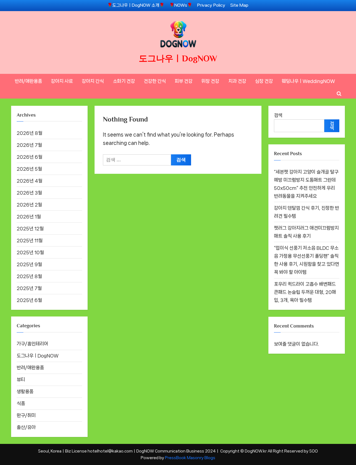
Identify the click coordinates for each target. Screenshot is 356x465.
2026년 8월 (29, 132)
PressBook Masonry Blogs (190, 458)
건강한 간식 (155, 81)
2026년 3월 (29, 192)
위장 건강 (210, 81)
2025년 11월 (30, 240)
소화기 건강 (124, 81)
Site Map (239, 5)
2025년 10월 (30, 252)
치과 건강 (237, 81)
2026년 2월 (29, 204)
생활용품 (25, 391)
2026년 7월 (29, 144)
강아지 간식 (93, 81)
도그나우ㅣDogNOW (178, 58)
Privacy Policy (211, 5)
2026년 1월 (29, 216)
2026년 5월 (29, 168)
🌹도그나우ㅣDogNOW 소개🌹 (135, 5)
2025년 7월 (29, 288)
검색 (278, 115)
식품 (21, 403)
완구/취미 (26, 415)
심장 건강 (264, 81)
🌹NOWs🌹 (180, 5)
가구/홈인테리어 (32, 343)
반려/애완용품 (28, 81)
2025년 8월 (29, 276)
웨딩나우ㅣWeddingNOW (308, 81)
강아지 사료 (62, 81)
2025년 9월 (29, 264)
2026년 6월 (29, 156)
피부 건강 (183, 81)
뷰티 (21, 379)
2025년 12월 (30, 228)
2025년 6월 (29, 300)
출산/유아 (26, 427)
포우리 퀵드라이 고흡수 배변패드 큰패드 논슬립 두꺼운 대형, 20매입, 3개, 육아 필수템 (305, 292)
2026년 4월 (29, 180)
